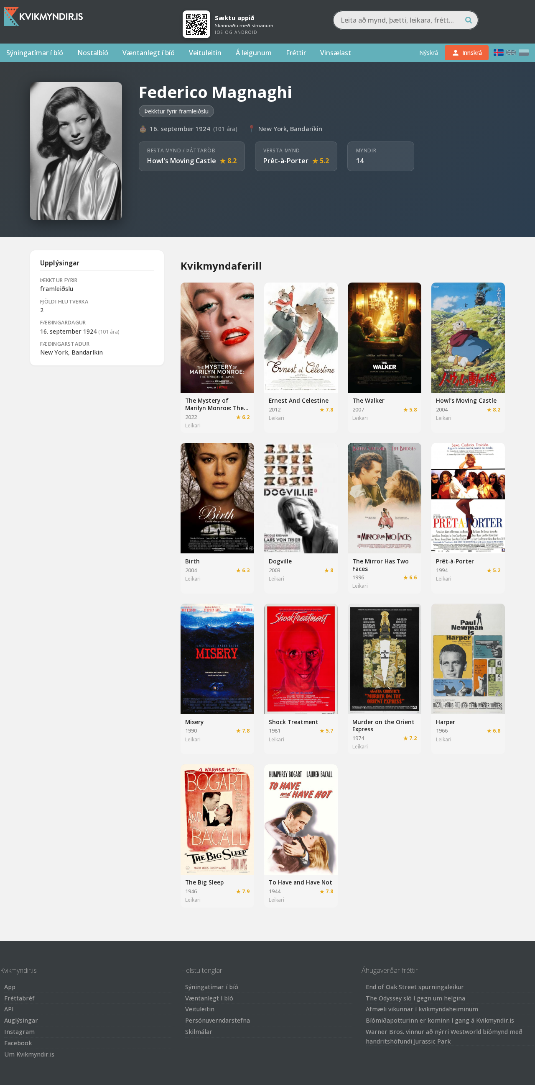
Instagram (19, 1032)
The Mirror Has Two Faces (380, 565)
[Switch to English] (511, 52)
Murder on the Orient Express (383, 725)
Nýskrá (428, 53)
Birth (192, 561)
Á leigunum (254, 52)
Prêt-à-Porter (285, 160)
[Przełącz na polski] (524, 52)
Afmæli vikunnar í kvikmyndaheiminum (422, 1009)
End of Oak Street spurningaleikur (415, 987)
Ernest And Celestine (299, 400)
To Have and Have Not (300, 882)
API (9, 1009)
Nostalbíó (92, 52)
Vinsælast (335, 52)
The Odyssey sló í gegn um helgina (415, 998)
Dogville (280, 561)
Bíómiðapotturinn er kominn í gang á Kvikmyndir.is (440, 1020)
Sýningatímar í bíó (34, 52)
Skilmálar (198, 1032)
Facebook (18, 1043)
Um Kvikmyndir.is (29, 1054)
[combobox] (406, 20)
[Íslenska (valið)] (499, 52)
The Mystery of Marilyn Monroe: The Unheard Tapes (214, 407)
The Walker (368, 400)
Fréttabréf (19, 998)
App (9, 987)
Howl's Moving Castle (181, 160)
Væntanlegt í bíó (148, 52)
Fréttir (296, 52)
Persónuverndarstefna (217, 1020)
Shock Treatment (293, 722)
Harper (445, 722)
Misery (194, 722)
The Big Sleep (204, 882)
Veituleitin (205, 52)
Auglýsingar (21, 1020)
